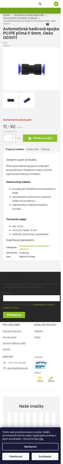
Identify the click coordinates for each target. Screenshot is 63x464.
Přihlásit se (14, 315)
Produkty (38, 331)
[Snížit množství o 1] (13, 140)
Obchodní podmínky (12, 331)
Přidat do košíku (42, 138)
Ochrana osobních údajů (14, 343)
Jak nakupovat (10, 337)
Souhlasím (45, 456)
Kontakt (6, 349)
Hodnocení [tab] (32, 149)
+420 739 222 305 (16, 362)
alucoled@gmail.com (17, 368)
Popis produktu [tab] (15, 149)
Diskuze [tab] (45, 149)
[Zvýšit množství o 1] (13, 136)
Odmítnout (15, 456)
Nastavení (30, 446)
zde (41, 438)
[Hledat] (40, 4)
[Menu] (56, 4)
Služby (37, 337)
